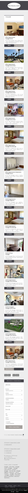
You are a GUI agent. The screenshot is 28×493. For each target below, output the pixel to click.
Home (6, 485)
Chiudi (17, 491)
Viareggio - (10, 468)
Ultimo (17, 375)
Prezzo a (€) (8, 409)
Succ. (14, 375)
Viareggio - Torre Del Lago (10, 470)
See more (14, 29)
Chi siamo (10, 485)
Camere (7, 417)
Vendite (14, 485)
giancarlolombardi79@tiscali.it (11, 458)
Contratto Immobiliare (10, 398)
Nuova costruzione (10, 423)
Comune (7, 393)
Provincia (7, 389)
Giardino (8, 422)
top (23, 435)
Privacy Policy (6, 459)
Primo (6, 375)
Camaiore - (14, 469)
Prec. (9, 375)
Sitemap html (12, 487)
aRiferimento (8, 384)
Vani (6, 413)
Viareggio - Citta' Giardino (15, 473)
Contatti (6, 487)
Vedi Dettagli (18, 45)
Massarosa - (12, 472)
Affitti (19, 485)
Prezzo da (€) (8, 406)
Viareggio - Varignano (9, 475)
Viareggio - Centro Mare (9, 466)
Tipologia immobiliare (10, 402)
